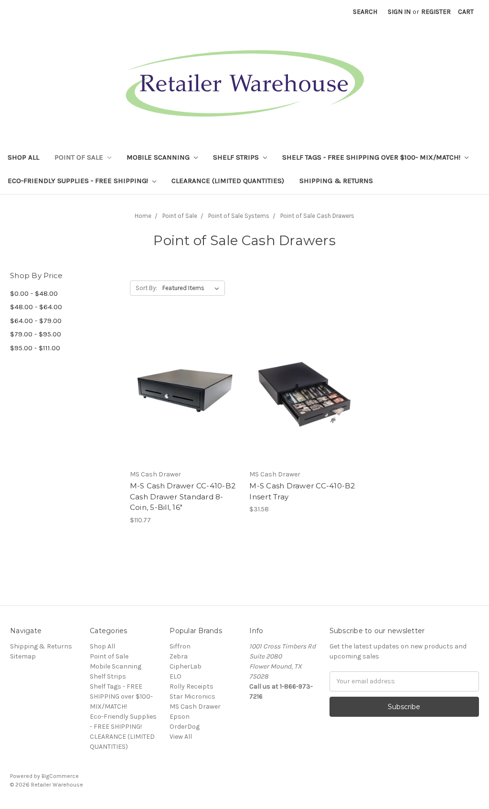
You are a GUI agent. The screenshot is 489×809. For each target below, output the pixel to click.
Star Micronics (192, 696)
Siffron (180, 646)
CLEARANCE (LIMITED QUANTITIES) (227, 180)
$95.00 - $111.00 (35, 348)
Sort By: (146, 287)
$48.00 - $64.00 (36, 306)
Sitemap (23, 656)
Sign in (399, 12)
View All (181, 737)
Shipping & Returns (336, 180)
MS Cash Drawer (195, 706)
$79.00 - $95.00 (35, 334)
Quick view (185, 383)
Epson (180, 716)
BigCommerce (60, 776)
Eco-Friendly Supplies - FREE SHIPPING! (79, 180)
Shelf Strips (237, 157)
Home (143, 215)
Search (365, 12)
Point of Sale (79, 157)
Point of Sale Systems (238, 215)
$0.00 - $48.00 (34, 293)
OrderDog (185, 727)
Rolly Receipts (191, 686)
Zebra (179, 656)
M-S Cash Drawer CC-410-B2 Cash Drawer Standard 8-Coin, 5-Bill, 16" (182, 496)
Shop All (23, 157)
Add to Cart (184, 400)
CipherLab (186, 666)
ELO (175, 676)
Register (436, 12)
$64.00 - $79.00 (36, 320)
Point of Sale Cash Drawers (317, 215)
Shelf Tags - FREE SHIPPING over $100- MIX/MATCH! (372, 157)
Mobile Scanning (159, 157)
